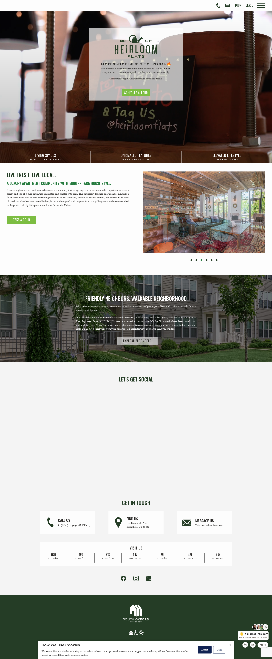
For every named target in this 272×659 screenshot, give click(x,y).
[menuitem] (238, 5)
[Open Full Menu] (260, 5)
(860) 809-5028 (77, 525)
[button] (191, 260)
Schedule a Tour (136, 92)
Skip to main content (19, 5)
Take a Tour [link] (21, 219)
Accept (204, 649)
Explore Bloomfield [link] (137, 340)
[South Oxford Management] (136, 613)
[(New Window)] (148, 578)
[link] (45, 157)
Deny (219, 649)
